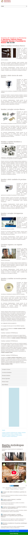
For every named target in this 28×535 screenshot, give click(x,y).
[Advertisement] (14, 21)
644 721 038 (11, 42)
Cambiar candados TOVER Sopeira (14, 435)
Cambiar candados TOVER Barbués (9, 436)
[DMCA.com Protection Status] (14, 486)
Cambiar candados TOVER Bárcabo (9, 432)
